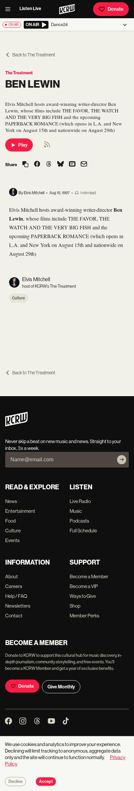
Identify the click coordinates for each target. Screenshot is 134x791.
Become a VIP (84, 586)
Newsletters (17, 606)
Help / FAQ (16, 596)
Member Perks (84, 615)
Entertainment (20, 511)
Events (12, 540)
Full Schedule (83, 530)
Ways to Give (83, 596)
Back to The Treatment (33, 54)
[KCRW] (16, 424)
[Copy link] (25, 164)
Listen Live (30, 8)
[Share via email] (84, 164)
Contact (13, 615)
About (11, 576)
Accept (46, 781)
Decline (15, 781)
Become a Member (89, 576)
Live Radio (80, 501)
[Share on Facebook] (37, 164)
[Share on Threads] (49, 164)
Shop (75, 606)
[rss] (47, 146)
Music (76, 511)
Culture (18, 298)
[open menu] (10, 9)
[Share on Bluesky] (60, 164)
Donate (115, 9)
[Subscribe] (121, 459)
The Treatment (19, 72)
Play (22, 145)
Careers (13, 586)
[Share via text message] (72, 164)
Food (10, 521)
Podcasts (79, 521)
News (11, 501)
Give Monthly (61, 687)
